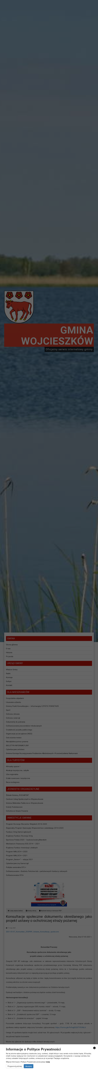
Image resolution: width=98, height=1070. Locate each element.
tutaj (48, 1062)
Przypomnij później (15, 1066)
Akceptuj (28, 1066)
